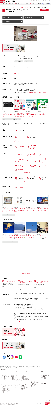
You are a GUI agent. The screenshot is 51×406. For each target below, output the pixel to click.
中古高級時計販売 (24, 376)
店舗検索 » (42, 371)
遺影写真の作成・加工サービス (6, 390)
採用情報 (34, 0)
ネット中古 (23, 375)
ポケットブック (4, 379)
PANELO (2, 397)
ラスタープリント (4, 375)
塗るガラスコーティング (14, 375)
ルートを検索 (28, 61)
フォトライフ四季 (33, 381)
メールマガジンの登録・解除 (15, 380)
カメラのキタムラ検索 (15, 7)
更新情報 (22, 389)
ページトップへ (48, 400)
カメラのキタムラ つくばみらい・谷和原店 (26, 282)
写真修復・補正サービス (5, 391)
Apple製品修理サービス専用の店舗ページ (38, 92)
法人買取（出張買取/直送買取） (26, 379)
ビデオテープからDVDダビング (6, 385)
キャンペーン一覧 (23, 384)
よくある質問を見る (18, 321)
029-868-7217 (17, 73)
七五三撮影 (13, 378)
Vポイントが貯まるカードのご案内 (15, 379)
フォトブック (3, 377)
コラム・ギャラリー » (34, 371)
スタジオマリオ (14, 377)
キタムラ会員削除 (43, 379)
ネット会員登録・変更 (43, 0)
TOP (3, 7)
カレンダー (2, 392)
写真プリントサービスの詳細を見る (22, 172)
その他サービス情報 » (14, 371)
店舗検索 (7, 7)
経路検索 (44, 9)
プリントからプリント (5, 389)
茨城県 (22, 7)
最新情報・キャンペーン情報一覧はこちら (11, 119)
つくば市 (26, 7)
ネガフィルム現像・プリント (5, 376)
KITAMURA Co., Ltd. (6, 404)
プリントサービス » (4, 371)
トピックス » (23, 385)
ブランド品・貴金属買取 (25, 378)
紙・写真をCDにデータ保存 (5, 388)
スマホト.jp (12, 376)
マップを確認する (18, 61)
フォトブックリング (4, 380)
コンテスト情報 (33, 385)
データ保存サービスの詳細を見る (21, 181)
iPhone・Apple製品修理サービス (45, 375)
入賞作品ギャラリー (33, 386)
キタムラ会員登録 (43, 377)
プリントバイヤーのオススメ (24, 380)
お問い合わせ (37, 0)
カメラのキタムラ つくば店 (10, 281)
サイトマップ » (43, 382)
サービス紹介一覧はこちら (8, 214)
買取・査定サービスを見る (20, 141)
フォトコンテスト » (34, 384)
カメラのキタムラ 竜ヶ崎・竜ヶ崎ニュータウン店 (42, 282)
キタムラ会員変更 (43, 378)
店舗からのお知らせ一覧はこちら (10, 241)
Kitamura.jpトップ (4, 369)
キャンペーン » (23, 383)
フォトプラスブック (4, 378)
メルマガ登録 (48, 0)
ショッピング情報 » (24, 371)
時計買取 (23, 377)
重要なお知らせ (23, 386)
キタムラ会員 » (43, 376)
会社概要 (31, 0)
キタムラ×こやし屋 (13, 387)
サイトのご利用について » (45, 383)
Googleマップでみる (25, 273)
